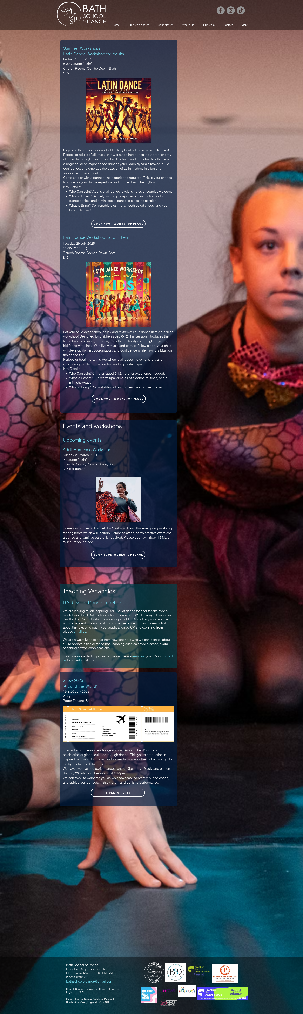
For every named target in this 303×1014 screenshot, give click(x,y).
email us (80, 631)
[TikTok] (241, 10)
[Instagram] (231, 10)
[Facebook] (221, 10)
